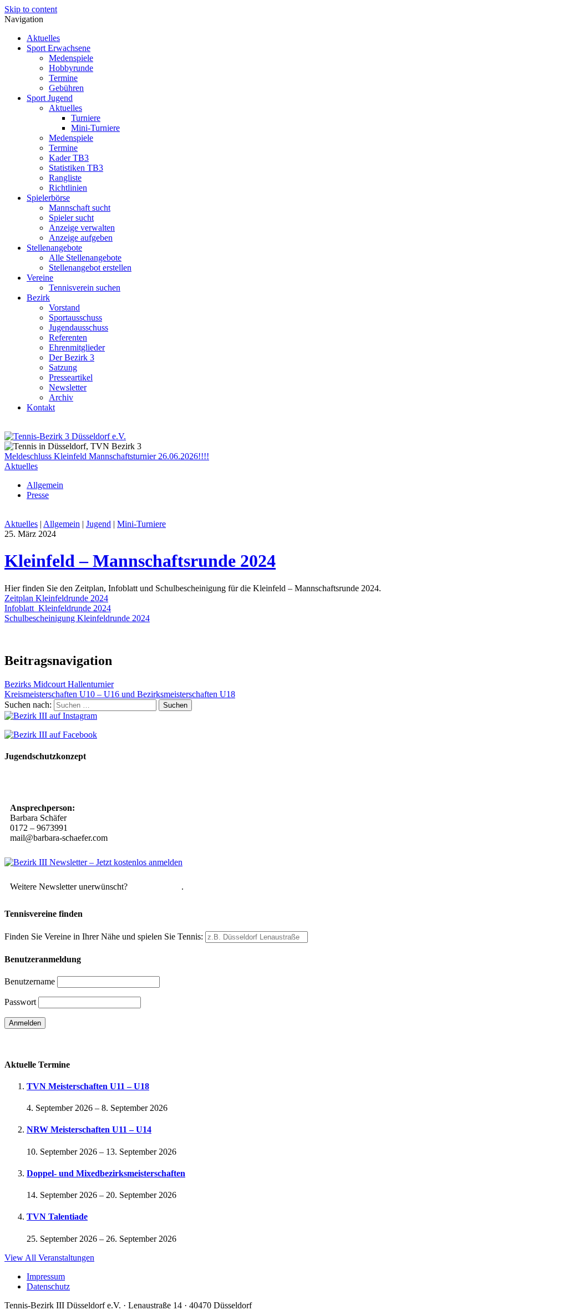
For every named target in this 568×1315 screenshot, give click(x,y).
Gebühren (66, 88)
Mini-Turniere (95, 128)
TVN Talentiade (57, 1216)
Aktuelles (43, 38)
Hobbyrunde (71, 68)
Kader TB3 (69, 158)
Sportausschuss (75, 317)
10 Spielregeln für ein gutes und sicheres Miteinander (109, 783)
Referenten (68, 337)
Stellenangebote (54, 247)
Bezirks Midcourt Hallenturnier (59, 684)
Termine (63, 78)
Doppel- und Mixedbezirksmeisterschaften (106, 1173)
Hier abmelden (155, 886)
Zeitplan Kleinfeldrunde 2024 (56, 598)
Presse (38, 495)
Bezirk (38, 297)
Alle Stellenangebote (85, 257)
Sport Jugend (50, 98)
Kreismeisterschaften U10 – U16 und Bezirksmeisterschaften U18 (119, 694)
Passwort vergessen (38, 1042)
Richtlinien (68, 187)
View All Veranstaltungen (49, 1257)
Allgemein (45, 485)
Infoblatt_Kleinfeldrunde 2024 (57, 608)
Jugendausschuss (78, 327)
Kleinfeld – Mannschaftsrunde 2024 (140, 561)
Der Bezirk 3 (71, 357)
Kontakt (41, 407)
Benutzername (29, 981)
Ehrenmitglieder (77, 347)
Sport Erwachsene (58, 48)
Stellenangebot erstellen (90, 267)
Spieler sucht (71, 217)
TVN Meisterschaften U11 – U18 (88, 1086)
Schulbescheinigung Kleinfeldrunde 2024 (77, 618)
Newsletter (68, 387)
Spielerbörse (48, 197)
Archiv (61, 397)
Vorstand (64, 307)
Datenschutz (48, 1286)
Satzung (63, 367)
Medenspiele (71, 58)
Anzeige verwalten (82, 227)
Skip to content (30, 9)
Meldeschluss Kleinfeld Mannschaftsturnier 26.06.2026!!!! (106, 456)
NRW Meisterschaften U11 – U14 (89, 1129)
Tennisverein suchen (84, 287)
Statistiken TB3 (76, 167)
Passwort (20, 1002)
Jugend (98, 524)
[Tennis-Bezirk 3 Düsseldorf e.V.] (65, 436)
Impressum (46, 1276)
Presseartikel (71, 377)
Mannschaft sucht (79, 207)
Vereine (40, 277)
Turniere (85, 118)
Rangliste (65, 177)
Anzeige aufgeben (81, 237)
